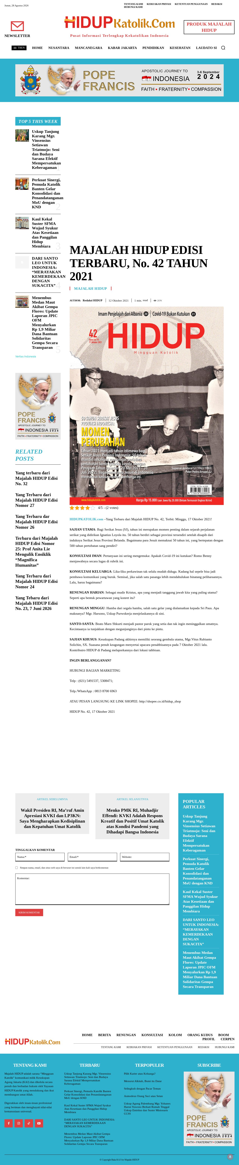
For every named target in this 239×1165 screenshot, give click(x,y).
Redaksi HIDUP (92, 300)
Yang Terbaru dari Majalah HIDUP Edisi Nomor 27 (36, 500)
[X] (203, 299)
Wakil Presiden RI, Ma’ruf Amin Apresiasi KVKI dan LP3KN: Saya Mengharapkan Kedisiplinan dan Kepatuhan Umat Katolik (52, 818)
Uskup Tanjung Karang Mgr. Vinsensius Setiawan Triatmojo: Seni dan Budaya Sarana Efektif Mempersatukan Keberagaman (46, 149)
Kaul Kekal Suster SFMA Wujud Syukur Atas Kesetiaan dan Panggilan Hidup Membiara (45, 232)
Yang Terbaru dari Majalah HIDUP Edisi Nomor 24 (36, 581)
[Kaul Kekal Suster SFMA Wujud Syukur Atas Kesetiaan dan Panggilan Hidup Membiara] (22, 223)
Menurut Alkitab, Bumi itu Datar (143, 1081)
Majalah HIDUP (90, 288)
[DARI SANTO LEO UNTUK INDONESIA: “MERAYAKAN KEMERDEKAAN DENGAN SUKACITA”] (22, 262)
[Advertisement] (147, 143)
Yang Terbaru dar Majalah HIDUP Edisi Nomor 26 (36, 522)
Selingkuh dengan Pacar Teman (142, 1088)
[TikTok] (29, 1123)
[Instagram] (19, 1123)
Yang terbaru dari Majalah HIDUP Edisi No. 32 (36, 478)
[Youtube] (39, 1123)
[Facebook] (194, 299)
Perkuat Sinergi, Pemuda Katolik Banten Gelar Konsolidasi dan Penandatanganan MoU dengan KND (47, 193)
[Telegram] (220, 299)
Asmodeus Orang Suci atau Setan (143, 1096)
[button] (223, 47)
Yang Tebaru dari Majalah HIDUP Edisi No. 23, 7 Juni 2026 (36, 603)
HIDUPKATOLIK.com (86, 519)
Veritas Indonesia (25, 356)
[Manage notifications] (230, 1157)
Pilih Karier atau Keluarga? (140, 1073)
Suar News (185, 997)
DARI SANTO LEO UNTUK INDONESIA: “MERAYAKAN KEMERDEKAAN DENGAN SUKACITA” (49, 272)
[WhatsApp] (211, 299)
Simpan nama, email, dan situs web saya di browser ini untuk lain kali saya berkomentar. (64, 867)
